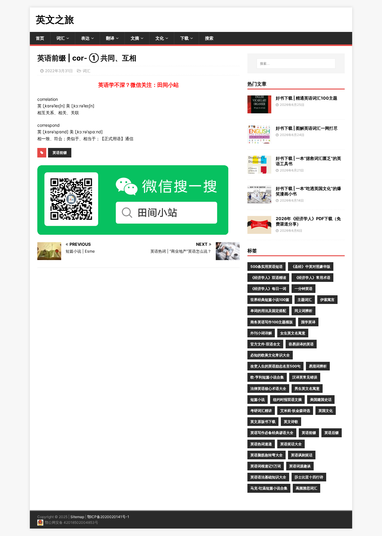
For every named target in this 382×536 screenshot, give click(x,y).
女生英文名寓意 (292, 333)
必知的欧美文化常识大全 (270, 355)
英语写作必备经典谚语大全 (271, 432)
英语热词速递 (261, 444)
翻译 (110, 38)
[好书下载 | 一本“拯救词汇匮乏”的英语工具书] (259, 169)
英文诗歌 (291, 421)
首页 (40, 38)
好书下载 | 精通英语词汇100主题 (306, 98)
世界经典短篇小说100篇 (269, 299)
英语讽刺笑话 (301, 455)
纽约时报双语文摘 (287, 399)
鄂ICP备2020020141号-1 (108, 517)
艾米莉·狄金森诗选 (295, 410)
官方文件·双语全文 (265, 344)
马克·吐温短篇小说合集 (268, 488)
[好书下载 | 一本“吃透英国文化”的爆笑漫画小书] (259, 200)
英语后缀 (331, 432)
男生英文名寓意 (307, 388)
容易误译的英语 (301, 344)
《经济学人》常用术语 (312, 277)
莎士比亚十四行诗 (309, 477)
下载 (184, 38)
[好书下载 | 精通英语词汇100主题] (259, 109)
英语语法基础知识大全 (268, 477)
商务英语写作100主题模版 (271, 322)
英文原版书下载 (262, 421)
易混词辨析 (318, 366)
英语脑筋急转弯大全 (266, 455)
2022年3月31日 (59, 70)
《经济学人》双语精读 (268, 277)
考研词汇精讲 (261, 410)
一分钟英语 (303, 288)
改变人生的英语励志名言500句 (275, 366)
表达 (85, 38)
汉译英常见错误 (304, 377)
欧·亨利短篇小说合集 (267, 377)
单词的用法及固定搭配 (268, 310)
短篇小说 (257, 399)
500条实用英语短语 (266, 266)
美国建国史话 (321, 399)
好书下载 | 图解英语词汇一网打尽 (307, 128)
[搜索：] (296, 63)
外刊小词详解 (261, 333)
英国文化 (325, 410)
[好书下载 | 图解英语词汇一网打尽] (259, 139)
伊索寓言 (327, 299)
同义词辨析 (303, 310)
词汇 (60, 38)
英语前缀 (60, 152)
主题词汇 (305, 299)
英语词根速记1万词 (265, 466)
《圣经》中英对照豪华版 (310, 266)
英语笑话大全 (291, 444)
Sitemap (77, 517)
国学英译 (308, 322)
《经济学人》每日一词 (268, 288)
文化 (159, 38)
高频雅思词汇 (306, 488)
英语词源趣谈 (300, 466)
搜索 (209, 38)
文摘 (135, 38)
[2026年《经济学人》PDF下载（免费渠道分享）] (259, 230)
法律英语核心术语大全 (268, 388)
